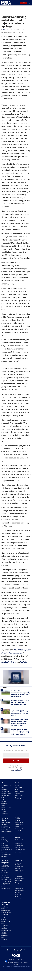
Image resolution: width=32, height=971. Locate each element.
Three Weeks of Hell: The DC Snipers (6, 885)
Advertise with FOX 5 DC (19, 867)
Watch (3, 837)
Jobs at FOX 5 (18, 894)
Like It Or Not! (5, 871)
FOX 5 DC (19, 30)
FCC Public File (19, 888)
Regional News (4, 819)
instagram (17, 950)
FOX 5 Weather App (19, 796)
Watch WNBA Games (5, 936)
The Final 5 (4, 873)
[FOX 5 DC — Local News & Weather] (6, 3)
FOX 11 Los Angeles (22, 650)
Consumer (4, 803)
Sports (3, 799)
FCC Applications (19, 890)
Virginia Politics (19, 824)
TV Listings (4, 840)
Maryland (4, 789)
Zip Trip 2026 (18, 853)
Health (3, 805)
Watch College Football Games (6, 911)
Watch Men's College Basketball (5, 926)
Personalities (18, 876)
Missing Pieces (5, 888)
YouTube (24, 662)
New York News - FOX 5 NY (6, 823)
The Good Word (6, 881)
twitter (14, 950)
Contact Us (18, 874)
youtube (7, 950)
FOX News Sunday (4, 810)
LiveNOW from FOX (5, 842)
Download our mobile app (12, 653)
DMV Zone (4, 869)
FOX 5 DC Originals (5, 861)
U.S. (23, 30)
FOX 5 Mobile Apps (18, 881)
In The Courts (5, 877)
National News (5, 795)
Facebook (5, 662)
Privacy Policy (18, 769)
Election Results (19, 829)
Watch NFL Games (4, 907)
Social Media (18, 884)
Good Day (18, 837)
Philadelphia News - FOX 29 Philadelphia (5, 827)
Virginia (3, 787)
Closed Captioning (18, 897)
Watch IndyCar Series (5, 922)
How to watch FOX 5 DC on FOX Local (6, 849)
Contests (17, 886)
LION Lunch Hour (20, 840)
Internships (18, 892)
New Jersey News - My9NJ (6, 832)
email (24, 950)
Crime (3, 797)
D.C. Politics (18, 820)
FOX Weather (18, 799)
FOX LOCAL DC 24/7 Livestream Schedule (6, 854)
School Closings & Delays (19, 792)
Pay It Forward (19, 845)
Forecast (17, 785)
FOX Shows (4, 845)
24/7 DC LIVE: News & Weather (6, 792)
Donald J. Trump (19, 831)
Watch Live (23, 3)
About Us (18, 860)
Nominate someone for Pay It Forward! (20, 849)
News (3, 783)
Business (4, 801)
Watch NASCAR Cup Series (5, 918)
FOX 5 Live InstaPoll (18, 863)
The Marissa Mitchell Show (5, 865)
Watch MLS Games (4, 940)
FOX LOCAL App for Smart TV (19, 871)
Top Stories (4, 813)
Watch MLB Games (4, 915)
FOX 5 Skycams (19, 787)
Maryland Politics (19, 822)
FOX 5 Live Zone (6, 879)
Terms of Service (17, 770)
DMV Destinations (18, 842)
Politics (17, 818)
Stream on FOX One (5, 903)
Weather (18, 783)
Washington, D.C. (6, 785)
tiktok (21, 950)
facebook (11, 950)
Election (17, 827)
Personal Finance (6, 808)
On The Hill (4, 875)
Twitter (13, 662)
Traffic (16, 789)
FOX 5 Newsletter (20, 878)
